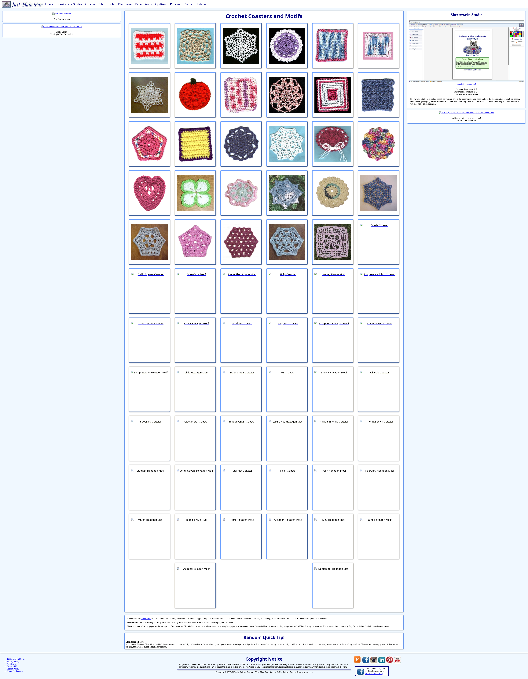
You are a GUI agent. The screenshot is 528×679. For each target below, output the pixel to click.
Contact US (12, 666)
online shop (146, 618)
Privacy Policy (13, 661)
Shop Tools (106, 4)
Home (49, 4)
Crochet (90, 4)
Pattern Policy (13, 669)
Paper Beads (143, 4)
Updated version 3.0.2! (466, 84)
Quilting (160, 4)
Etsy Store (125, 4)
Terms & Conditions (15, 659)
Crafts (188, 4)
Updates (200, 4)
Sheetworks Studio (69, 4)
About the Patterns (15, 671)
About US (11, 664)
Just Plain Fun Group (374, 673)
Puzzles (175, 4)
